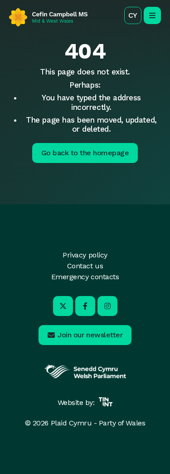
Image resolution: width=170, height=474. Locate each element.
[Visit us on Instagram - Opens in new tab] (107, 306)
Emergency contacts (85, 276)
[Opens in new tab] (85, 377)
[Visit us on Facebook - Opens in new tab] (85, 306)
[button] (132, 15)
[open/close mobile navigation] (152, 15)
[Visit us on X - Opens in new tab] (63, 306)
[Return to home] (48, 17)
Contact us (85, 266)
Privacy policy (85, 255)
